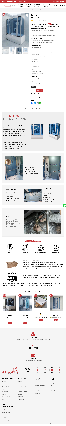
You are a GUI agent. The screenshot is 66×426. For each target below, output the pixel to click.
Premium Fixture (28, 9)
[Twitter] (59, 370)
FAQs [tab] (40, 108)
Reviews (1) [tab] (35, 108)
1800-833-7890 (9, 285)
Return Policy (5, 394)
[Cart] (60, 5)
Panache (25, 315)
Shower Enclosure (39, 390)
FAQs (3, 389)
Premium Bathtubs (22, 386)
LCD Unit (4, 417)
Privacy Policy (5, 391)
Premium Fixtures (36, 5)
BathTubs (12, 5)
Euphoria (9, 315)
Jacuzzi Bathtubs (22, 383)
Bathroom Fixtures (28, 5)
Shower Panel (38, 388)
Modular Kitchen (5, 409)
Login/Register (56, 1)
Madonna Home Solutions (14, 423)
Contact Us (4, 383)
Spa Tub (52, 385)
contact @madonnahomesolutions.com (35, 285)
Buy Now (39, 90)
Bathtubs (20, 381)
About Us (4, 381)
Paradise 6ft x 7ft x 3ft (41, 312)
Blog (3, 399)
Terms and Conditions (7, 396)
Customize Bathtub (22, 391)
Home (23, 9)
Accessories (37, 393)
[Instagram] (44, 370)
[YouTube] (52, 370)
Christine (56, 315)
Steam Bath (53, 390)
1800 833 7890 (23, 1)
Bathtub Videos (21, 394)
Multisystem (53, 383)
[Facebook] (37, 370)
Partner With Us (5, 386)
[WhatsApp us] (64, 205)
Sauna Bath (53, 388)
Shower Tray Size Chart (40, 385)
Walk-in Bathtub (21, 389)
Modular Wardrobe (6, 412)
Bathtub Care (21, 396)
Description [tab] (28, 108)
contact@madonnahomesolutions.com (10, 1)
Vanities (4, 415)
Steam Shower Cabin (36, 9)
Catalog (54, 5)
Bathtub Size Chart (22, 399)
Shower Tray (37, 383)
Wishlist (62, 1)
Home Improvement (45, 5)
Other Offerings (5, 420)
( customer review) (41, 20)
